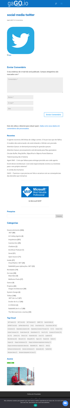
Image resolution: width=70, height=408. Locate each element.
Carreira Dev (12, 243)
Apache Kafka (48, 322)
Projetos (10, 286)
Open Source (13, 257)
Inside (9, 260)
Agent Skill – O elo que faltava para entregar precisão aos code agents (32, 160)
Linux (41, 335)
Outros (9, 283)
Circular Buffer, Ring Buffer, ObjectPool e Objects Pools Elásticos (30, 153)
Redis (41, 345)
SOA (48, 345)
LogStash (48, 335)
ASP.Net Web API (24, 325)
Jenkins (16, 335)
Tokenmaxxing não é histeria (17, 157)
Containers (11, 329)
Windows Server (12, 352)
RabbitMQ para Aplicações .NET (19, 266)
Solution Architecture (28, 349)
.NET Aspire (12, 322)
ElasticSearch (35, 332)
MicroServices (12, 339)
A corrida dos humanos (15, 170)
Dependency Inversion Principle (40, 329)
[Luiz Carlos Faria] (10, 363)
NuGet (53, 339)
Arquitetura (12, 240)
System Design (12, 292)
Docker (59, 329)
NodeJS (46, 339)
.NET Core (21, 322)
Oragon (10, 342)
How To (45, 332)
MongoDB (30, 339)
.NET (10, 233)
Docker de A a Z (14, 302)
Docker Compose (13, 332)
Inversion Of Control (55, 332)
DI (52, 329)
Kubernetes (33, 335)
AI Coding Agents (14, 236)
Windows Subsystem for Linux (27, 352)
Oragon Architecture (15, 289)
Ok (35, 405)
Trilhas (9, 296)
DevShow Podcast (15, 250)
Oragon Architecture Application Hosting (40, 342)
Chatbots (11, 246)
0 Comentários (19, 20)
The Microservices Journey (18, 312)
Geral (10, 253)
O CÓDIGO (12, 305)
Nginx (38, 339)
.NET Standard (31, 322)
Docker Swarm (24, 332)
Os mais (10, 273)
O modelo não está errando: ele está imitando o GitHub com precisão (32, 143)
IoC (10, 335)
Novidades (11, 270)
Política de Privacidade (34, 394)
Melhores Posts (14, 279)
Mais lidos (12, 276)
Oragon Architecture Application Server (18, 345)
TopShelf (48, 349)
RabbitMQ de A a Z (15, 308)
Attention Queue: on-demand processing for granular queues (29, 147)
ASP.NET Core (12, 325)
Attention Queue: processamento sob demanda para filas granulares (31, 150)
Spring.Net (40, 349)
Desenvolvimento (13, 230)
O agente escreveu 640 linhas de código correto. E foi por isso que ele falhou (34, 140)
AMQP (40, 322)
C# (32, 325)
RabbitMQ (33, 345)
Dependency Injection (23, 329)
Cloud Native (39, 325)
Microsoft (22, 339)
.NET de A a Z (13, 298)
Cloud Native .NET (15, 263)
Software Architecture (14, 349)
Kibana (24, 335)
